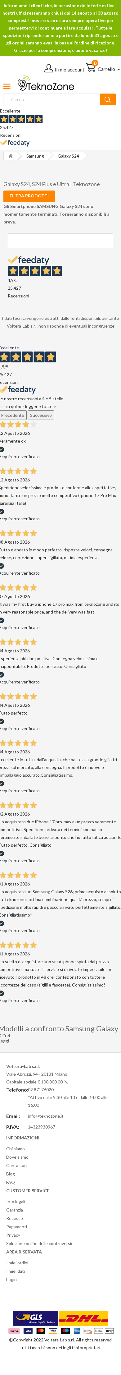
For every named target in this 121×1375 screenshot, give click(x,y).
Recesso (14, 1218)
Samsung (35, 156)
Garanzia (14, 1209)
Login (11, 1279)
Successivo (41, 415)
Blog (10, 1173)
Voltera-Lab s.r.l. (59, 1339)
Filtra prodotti (29, 195)
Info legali (15, 1201)
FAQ (10, 1182)
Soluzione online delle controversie (40, 1243)
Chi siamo (15, 1148)
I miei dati (15, 1271)
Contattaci (16, 1165)
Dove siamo (17, 1157)
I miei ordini (17, 1262)
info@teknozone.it (46, 1116)
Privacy (13, 1235)
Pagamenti (16, 1226)
